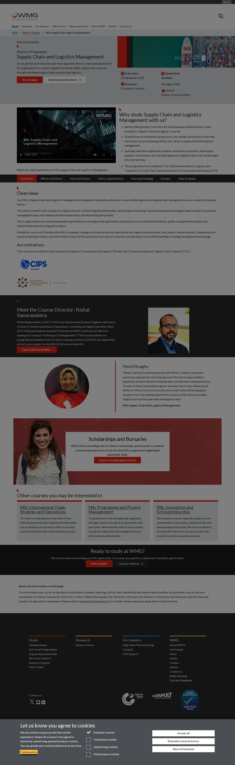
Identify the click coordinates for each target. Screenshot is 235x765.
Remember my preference (183, 741)
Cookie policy (28, 752)
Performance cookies (106, 754)
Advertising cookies (105, 746)
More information (183, 749)
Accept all (183, 733)
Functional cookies (104, 739)
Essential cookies (104, 732)
